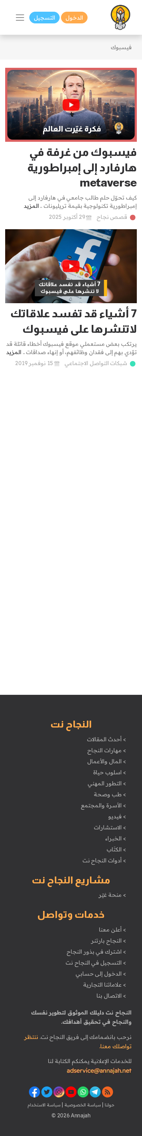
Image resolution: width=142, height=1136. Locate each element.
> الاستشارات (110, 827)
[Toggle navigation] (20, 17)
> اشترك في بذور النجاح (96, 951)
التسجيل (44, 17)
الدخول (74, 17)
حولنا (108, 1104)
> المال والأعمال (106, 761)
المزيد (31, 205)
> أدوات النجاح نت (104, 860)
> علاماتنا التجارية (104, 984)
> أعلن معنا (112, 929)
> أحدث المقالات (106, 739)
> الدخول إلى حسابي (100, 973)
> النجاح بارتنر (108, 940)
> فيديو (117, 816)
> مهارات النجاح (106, 750)
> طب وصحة (110, 794)
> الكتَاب (116, 849)
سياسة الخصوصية (82, 1104)
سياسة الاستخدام (44, 1104)
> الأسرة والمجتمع (103, 805)
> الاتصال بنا (111, 995)
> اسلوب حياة (109, 772)
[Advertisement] (71, 449)
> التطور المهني (107, 783)
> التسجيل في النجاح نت (95, 962)
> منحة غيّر (112, 894)
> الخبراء (115, 838)
